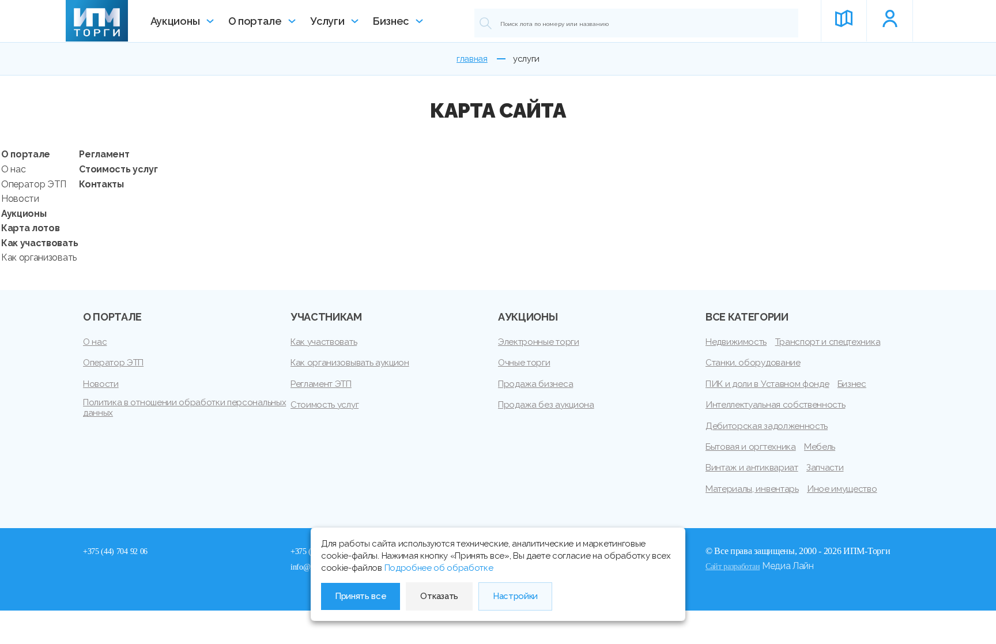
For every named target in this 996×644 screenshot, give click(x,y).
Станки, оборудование (753, 362)
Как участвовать (39, 243)
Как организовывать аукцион (349, 362)
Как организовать (39, 257)
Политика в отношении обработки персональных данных (184, 407)
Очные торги (524, 362)
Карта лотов (30, 228)
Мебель (819, 447)
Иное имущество (842, 489)
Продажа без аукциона (546, 405)
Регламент (104, 154)
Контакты (101, 184)
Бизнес (391, 21)
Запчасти (824, 467)
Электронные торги (538, 342)
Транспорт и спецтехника (828, 342)
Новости (20, 198)
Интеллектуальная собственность (775, 405)
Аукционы (174, 21)
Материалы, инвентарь (752, 489)
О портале (255, 21)
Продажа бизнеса (535, 384)
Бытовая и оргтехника (750, 447)
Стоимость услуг (118, 169)
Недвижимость (736, 342)
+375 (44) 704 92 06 (115, 551)
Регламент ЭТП (321, 384)
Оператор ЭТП (33, 184)
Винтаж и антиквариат (751, 467)
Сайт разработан (732, 566)
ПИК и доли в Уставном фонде (767, 384)
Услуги (327, 21)
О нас (13, 169)
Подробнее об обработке (438, 568)
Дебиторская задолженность (766, 426)
